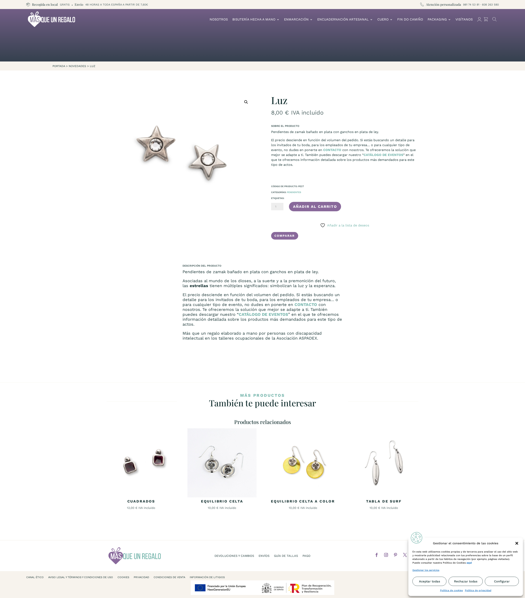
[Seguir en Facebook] (377, 555)
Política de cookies (451, 590)
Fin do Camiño (410, 19)
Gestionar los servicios (425, 570)
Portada (58, 66)
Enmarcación (296, 19)
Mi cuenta (479, 19)
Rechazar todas (465, 581)
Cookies (123, 577)
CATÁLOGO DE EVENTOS (383, 155)
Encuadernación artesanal (343, 19)
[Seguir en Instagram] (386, 555)
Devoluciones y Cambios (234, 555)
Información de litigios (207, 577)
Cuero (383, 19)
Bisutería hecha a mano (253, 19)
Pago (306, 555)
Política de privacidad (478, 590)
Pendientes (294, 192)
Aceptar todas (429, 581)
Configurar (502, 581)
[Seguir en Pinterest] (395, 555)
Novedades (77, 66)
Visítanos (464, 19)
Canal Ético (35, 577)
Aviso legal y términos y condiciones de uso (80, 577)
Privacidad (141, 577)
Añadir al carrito (315, 206)
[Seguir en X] (405, 555)
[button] (517, 543)
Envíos (264, 555)
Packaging (437, 19)
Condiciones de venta (169, 577)
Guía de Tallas (286, 555)
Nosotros (219, 19)
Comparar (284, 235)
